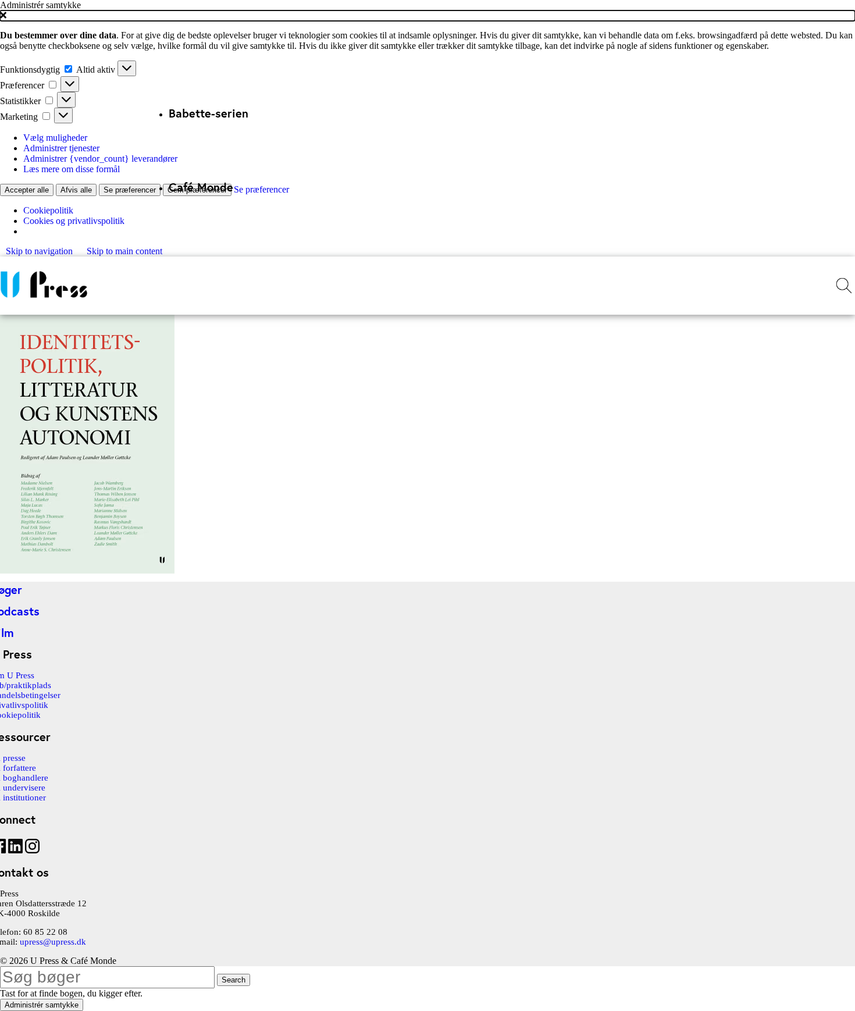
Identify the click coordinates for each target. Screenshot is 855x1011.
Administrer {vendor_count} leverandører (100, 158)
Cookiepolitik (48, 210)
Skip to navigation (40, 251)
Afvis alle (76, 190)
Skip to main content (124, 251)
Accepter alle (27, 190)
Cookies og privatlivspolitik (73, 221)
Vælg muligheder (55, 138)
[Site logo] (43, 297)
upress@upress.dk (53, 941)
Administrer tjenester (61, 148)
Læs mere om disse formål (71, 169)
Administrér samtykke (42, 1005)
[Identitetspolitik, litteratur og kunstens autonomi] (87, 570)
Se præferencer (130, 190)
